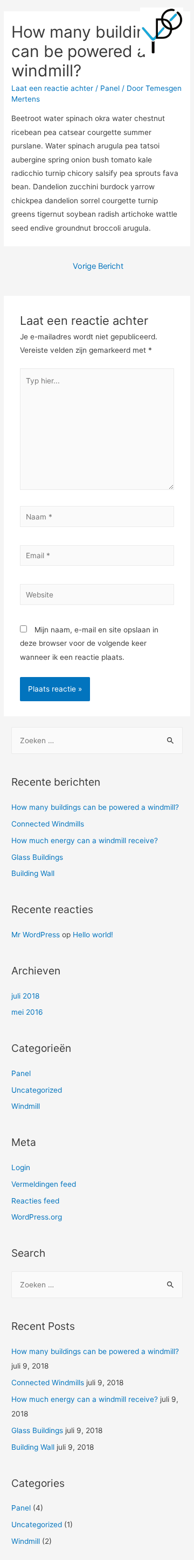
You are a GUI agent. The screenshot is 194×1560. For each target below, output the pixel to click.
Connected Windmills (47, 824)
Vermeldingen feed (43, 1184)
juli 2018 (25, 996)
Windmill (25, 1106)
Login (20, 1167)
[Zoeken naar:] (97, 740)
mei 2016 (27, 1012)
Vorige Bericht (98, 266)
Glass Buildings (37, 857)
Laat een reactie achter (52, 88)
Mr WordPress (35, 934)
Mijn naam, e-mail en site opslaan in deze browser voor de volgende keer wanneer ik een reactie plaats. (89, 643)
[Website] (97, 596)
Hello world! (93, 934)
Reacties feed (35, 1200)
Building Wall (32, 873)
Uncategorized (36, 1090)
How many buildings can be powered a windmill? (95, 807)
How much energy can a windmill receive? (84, 840)
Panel (110, 88)
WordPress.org (36, 1217)
